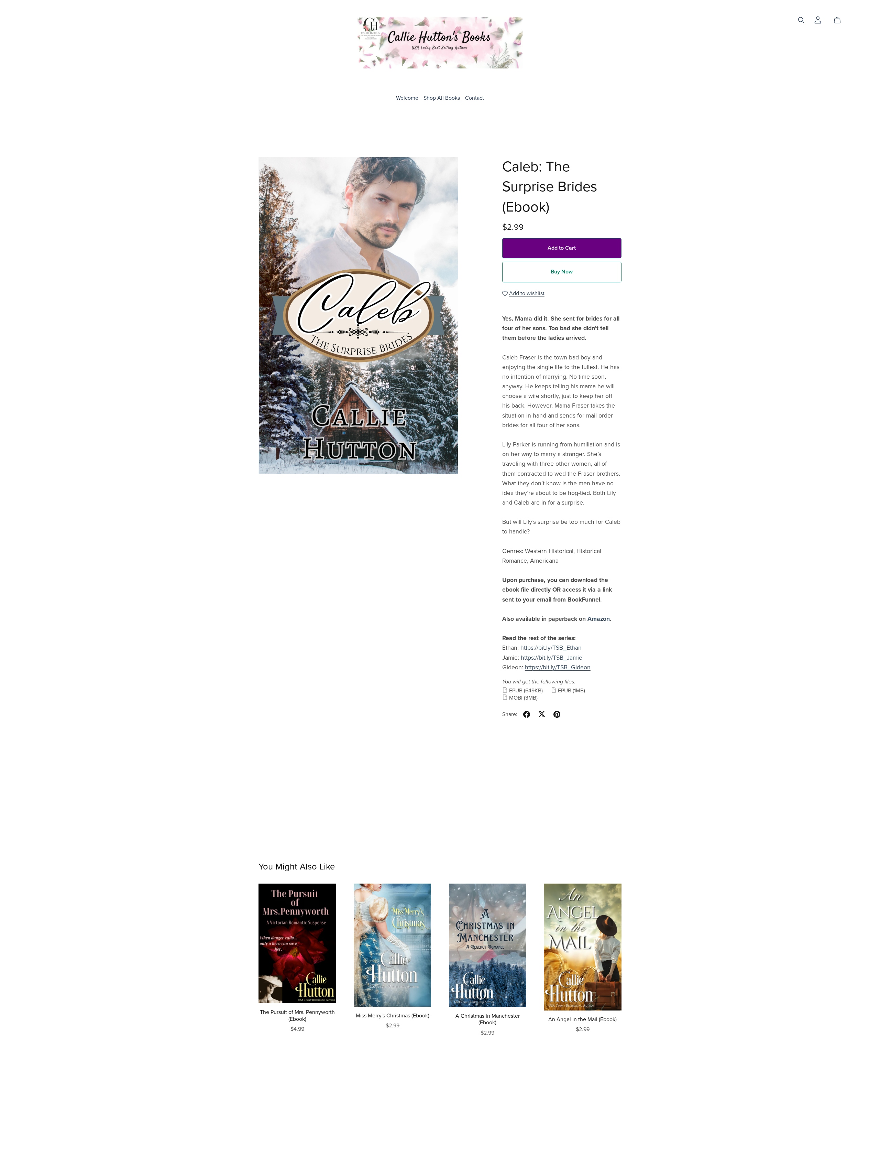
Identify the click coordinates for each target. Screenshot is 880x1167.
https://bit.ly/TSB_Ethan (551, 647)
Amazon (598, 619)
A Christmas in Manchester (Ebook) (487, 1019)
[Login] (818, 19)
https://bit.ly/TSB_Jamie (551, 657)
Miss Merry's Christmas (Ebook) (392, 1015)
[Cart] (840, 20)
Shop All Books (442, 97)
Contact (474, 97)
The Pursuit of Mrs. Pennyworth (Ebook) (297, 1015)
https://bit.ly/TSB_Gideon (558, 667)
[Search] (801, 20)
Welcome (407, 97)
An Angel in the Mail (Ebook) (582, 1019)
